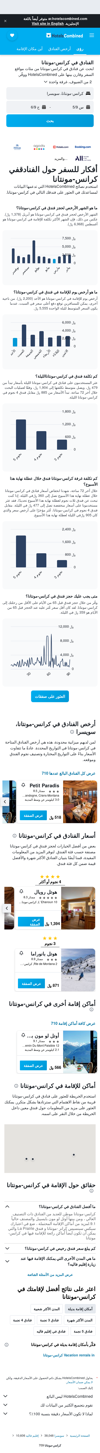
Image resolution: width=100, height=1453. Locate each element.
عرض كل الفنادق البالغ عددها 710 (69, 773)
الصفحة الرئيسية (80, 1435)
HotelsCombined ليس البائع (70, 1396)
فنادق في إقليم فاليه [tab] (51, 1331)
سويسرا (59, 1435)
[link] (50, 696)
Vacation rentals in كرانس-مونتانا (69, 1355)
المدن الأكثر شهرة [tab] (79, 1319)
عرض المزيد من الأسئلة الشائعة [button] (50, 1274)
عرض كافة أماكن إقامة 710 (73, 1023)
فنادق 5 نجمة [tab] (83, 1331)
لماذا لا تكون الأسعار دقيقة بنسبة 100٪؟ (61, 1414)
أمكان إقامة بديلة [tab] (80, 1308)
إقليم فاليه (32, 1435)
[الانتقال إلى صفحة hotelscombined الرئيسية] (64, 35)
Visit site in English (48, 23)
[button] (5, 21)
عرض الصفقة (33, 815)
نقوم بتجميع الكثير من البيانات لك (66, 1405)
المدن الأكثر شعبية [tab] (47, 1308)
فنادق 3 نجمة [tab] (49, 1319)
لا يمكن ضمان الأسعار (80, 1382)
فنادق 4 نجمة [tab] (22, 1319)
